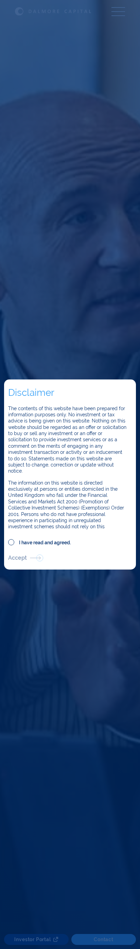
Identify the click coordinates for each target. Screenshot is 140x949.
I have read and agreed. (45, 542)
